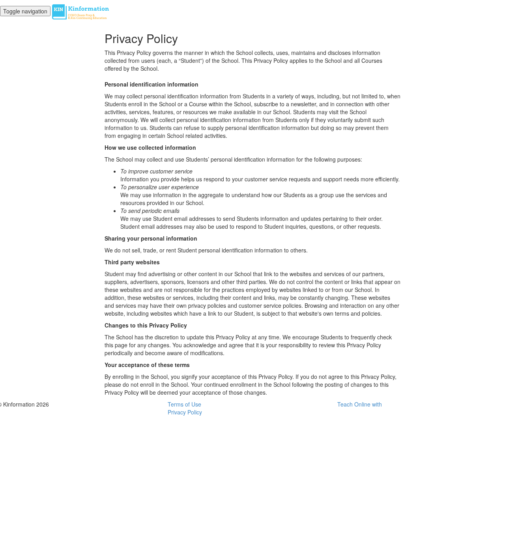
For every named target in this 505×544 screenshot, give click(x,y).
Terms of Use (184, 404)
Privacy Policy (185, 412)
